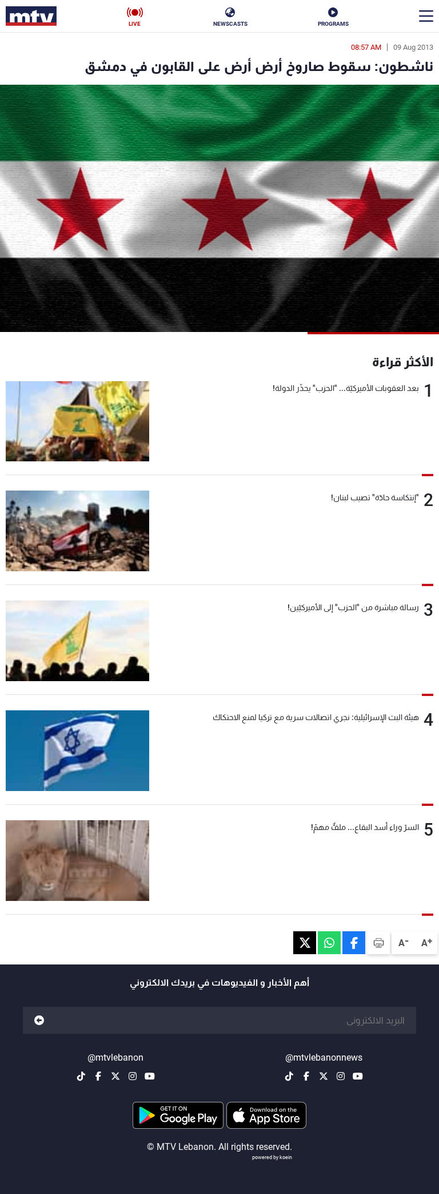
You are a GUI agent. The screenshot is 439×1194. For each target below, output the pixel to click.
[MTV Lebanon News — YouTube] (357, 1076)
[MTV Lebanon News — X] (323, 1076)
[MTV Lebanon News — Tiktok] (289, 1076)
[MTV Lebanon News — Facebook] (306, 1076)
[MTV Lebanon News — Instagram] (340, 1076)
